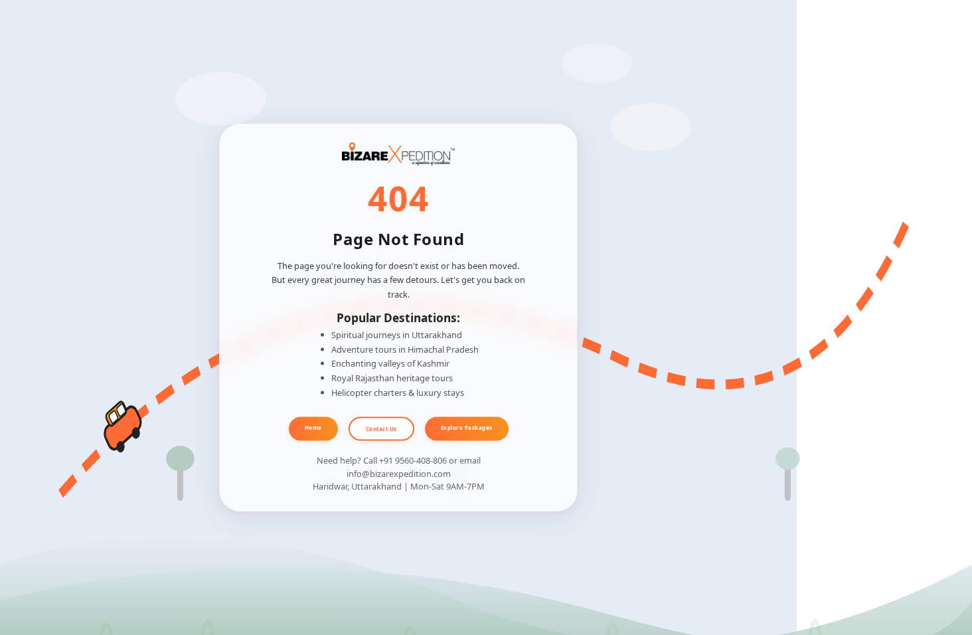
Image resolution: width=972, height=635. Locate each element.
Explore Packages (467, 426)
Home (313, 426)
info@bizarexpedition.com (399, 473)
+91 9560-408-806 (413, 460)
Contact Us (381, 428)
